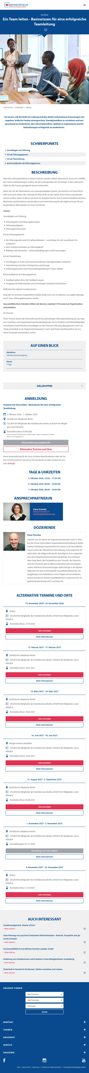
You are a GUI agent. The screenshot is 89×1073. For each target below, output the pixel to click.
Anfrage (11, 463)
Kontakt (8, 1022)
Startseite (8, 107)
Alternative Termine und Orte (36, 449)
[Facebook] (5, 1060)
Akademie (9, 1052)
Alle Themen (33, 994)
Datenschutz (26, 1067)
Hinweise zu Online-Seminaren (51, 1067)
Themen (7, 1029)
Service (7, 1045)
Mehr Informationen (44, 637)
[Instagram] (44, 1060)
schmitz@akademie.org (44, 514)
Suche (44, 1011)
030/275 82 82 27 (41, 511)
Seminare (19, 107)
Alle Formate (33, 1000)
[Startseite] (16, 5)
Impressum (36, 1067)
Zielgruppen (44, 385)
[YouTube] (84, 1060)
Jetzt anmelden (44, 630)
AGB (18, 1067)
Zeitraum (31, 1006)
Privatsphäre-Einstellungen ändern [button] (74, 1067)
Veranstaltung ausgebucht (36, 442)
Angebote (9, 1037)
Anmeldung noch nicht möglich (44, 850)
